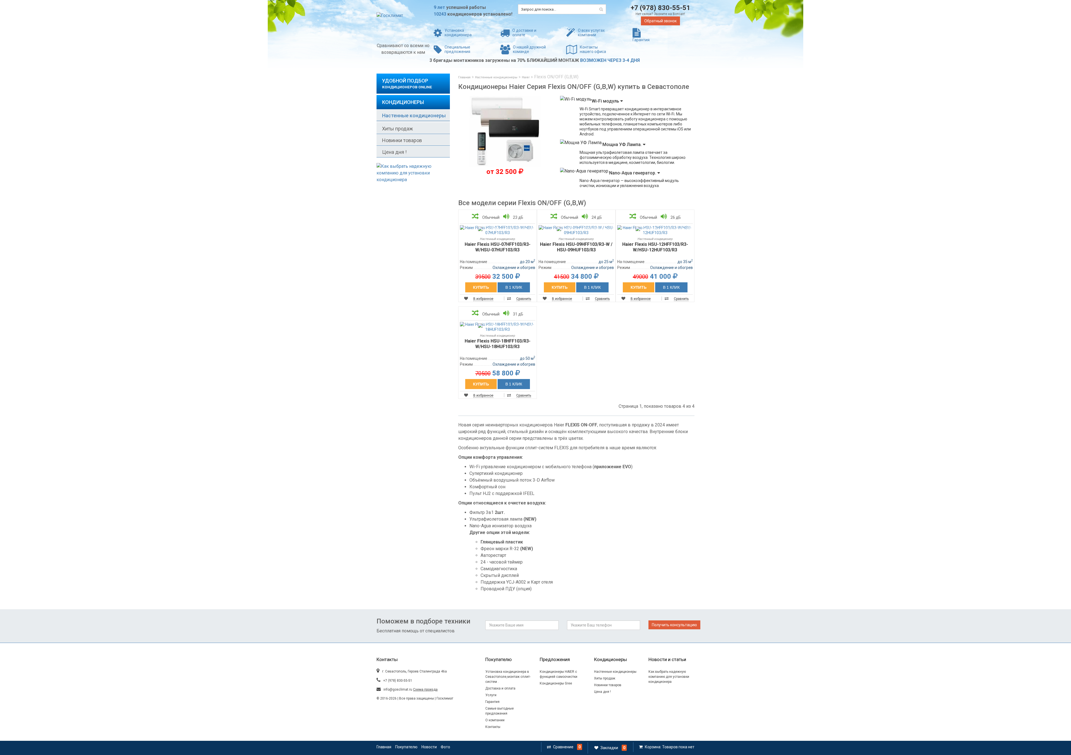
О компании (495, 720)
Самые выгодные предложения (499, 711)
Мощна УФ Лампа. (622, 144)
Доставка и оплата (500, 688)
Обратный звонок (660, 21)
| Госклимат (443, 698)
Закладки (609, 748)
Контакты (492, 727)
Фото (445, 747)
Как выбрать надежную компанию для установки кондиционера (668, 677)
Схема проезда (425, 689)
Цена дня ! (394, 152)
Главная (464, 77)
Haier (526, 77)
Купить (481, 287)
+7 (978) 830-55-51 (660, 7)
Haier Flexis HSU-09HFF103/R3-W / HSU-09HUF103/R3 (576, 247)
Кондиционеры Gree (556, 683)
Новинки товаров (402, 140)
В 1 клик (513, 287)
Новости (429, 747)
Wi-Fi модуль (606, 101)
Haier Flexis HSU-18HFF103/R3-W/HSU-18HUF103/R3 (497, 343)
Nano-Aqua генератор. (633, 173)
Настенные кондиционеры (414, 115)
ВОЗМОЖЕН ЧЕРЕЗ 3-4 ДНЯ (610, 60)
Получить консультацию (674, 625)
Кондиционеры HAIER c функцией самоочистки (558, 674)
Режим (466, 267)
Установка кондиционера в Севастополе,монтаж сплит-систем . (507, 677)
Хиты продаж (397, 129)
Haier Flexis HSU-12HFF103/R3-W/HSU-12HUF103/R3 (655, 247)
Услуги (490, 695)
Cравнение (563, 747)
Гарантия (492, 702)
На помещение (473, 261)
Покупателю (406, 747)
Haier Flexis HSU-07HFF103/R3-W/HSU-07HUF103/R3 (497, 247)
